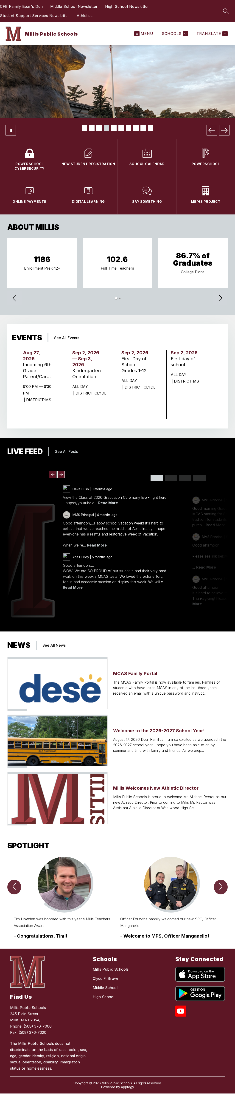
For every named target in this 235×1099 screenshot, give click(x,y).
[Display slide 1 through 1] (157, 478)
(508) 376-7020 (32, 1032)
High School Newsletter (127, 6)
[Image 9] (143, 128)
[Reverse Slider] (14, 298)
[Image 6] (121, 128)
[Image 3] (99, 128)
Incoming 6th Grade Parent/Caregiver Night (37, 371)
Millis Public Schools (111, 969)
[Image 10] (150, 128)
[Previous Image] (212, 130)
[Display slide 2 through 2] (171, 478)
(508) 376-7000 (38, 1026)
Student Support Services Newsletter (34, 15)
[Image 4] (106, 128)
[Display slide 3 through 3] (185, 478)
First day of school (183, 362)
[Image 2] (92, 128)
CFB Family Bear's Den (21, 6)
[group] (64, 898)
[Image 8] (136, 128)
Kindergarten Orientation (86, 374)
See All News (54, 645)
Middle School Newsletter (74, 6)
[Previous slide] (52, 474)
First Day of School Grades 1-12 (135, 365)
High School (103, 997)
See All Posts (66, 451)
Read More (108, 503)
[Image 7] (128, 128)
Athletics (85, 15)
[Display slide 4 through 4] (199, 478)
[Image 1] (84, 128)
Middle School (105, 987)
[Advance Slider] (220, 298)
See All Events (66, 337)
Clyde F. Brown (106, 978)
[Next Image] (224, 130)
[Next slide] (61, 474)
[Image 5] (114, 128)
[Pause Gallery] (11, 130)
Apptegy (127, 1087)
